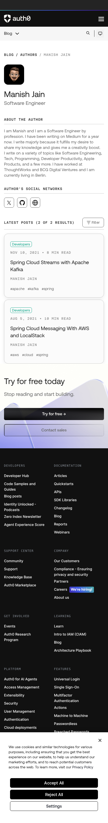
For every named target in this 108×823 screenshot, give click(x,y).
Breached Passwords (71, 732)
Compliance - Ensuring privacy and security (73, 572)
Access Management (21, 687)
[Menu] (101, 19)
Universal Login (67, 679)
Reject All (54, 794)
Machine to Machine (71, 716)
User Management (19, 711)
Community (13, 561)
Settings (54, 806)
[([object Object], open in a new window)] (9, 203)
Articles (60, 476)
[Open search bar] (88, 33)
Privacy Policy (82, 767)
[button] (54, 414)
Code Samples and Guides (19, 487)
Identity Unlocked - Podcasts (20, 507)
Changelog (63, 508)
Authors (28, 55)
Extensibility (14, 695)
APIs (58, 492)
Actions (60, 708)
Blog (8, 33)
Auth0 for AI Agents (20, 679)
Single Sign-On (66, 687)
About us (61, 597)
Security (11, 703)
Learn (59, 626)
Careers (73, 589)
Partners (61, 581)
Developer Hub (16, 476)
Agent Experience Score (24, 525)
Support (11, 569)
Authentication (16, 719)
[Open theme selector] (100, 33)
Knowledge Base (18, 577)
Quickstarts (63, 484)
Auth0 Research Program (17, 637)
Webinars (62, 532)
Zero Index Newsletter (22, 517)
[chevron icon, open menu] (17, 33)
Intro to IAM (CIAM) (70, 634)
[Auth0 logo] (51, 19)
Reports (60, 524)
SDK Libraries (65, 500)
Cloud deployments (20, 727)
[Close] (99, 740)
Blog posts (13, 496)
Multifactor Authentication (66, 698)
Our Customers (66, 561)
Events (9, 626)
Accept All (54, 783)
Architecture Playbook (72, 650)
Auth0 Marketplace (20, 585)
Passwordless (65, 724)
